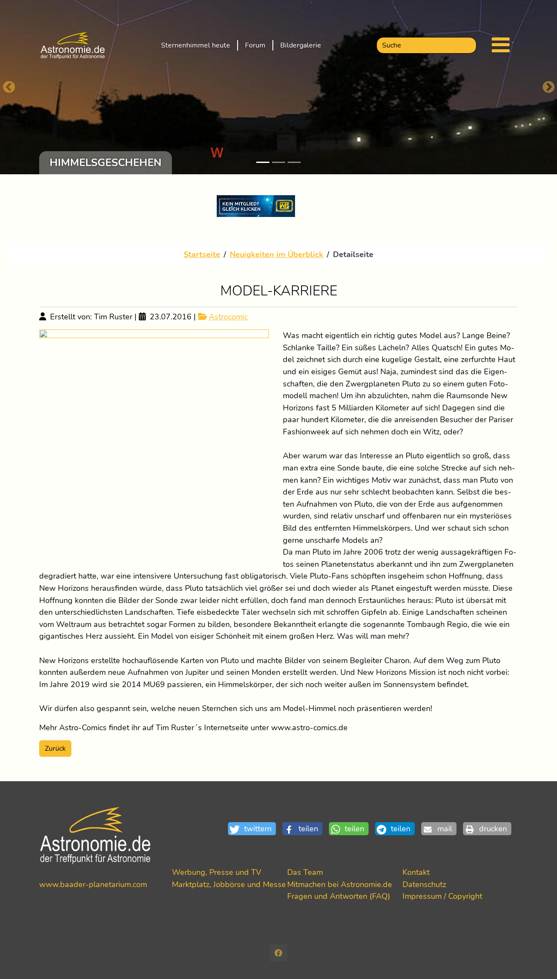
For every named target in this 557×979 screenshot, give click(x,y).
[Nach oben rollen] (536, 958)
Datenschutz (424, 884)
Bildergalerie (300, 45)
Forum (255, 45)
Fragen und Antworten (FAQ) (338, 896)
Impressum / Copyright (442, 896)
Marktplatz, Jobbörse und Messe (229, 884)
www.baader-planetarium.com (93, 884)
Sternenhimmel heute (195, 45)
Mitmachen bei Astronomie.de (339, 884)
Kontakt (416, 872)
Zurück (55, 748)
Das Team (305, 872)
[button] (255, 829)
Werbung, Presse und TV (216, 872)
